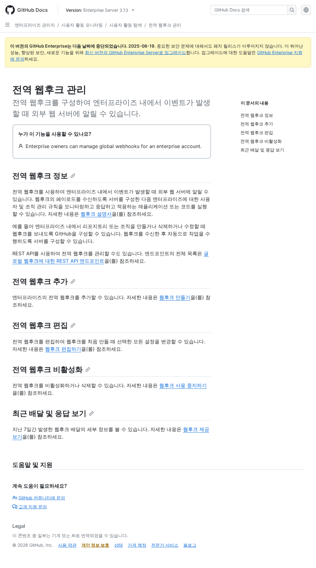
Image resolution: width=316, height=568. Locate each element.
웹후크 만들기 (174, 297)
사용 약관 (67, 545)
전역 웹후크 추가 (40, 281)
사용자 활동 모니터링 (82, 25)
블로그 (189, 545)
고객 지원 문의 (33, 506)
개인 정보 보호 (95, 545)
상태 (118, 545)
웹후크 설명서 (96, 214)
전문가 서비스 (164, 545)
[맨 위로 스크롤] (302, 554)
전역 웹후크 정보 (40, 175)
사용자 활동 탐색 (125, 25)
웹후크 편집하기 (63, 349)
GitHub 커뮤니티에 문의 (42, 497)
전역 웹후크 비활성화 (47, 369)
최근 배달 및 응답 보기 (49, 413)
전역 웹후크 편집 (40, 325)
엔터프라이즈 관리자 (35, 25)
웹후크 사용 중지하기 (183, 385)
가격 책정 (137, 545)
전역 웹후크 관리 (164, 25)
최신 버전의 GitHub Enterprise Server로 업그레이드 (135, 52)
